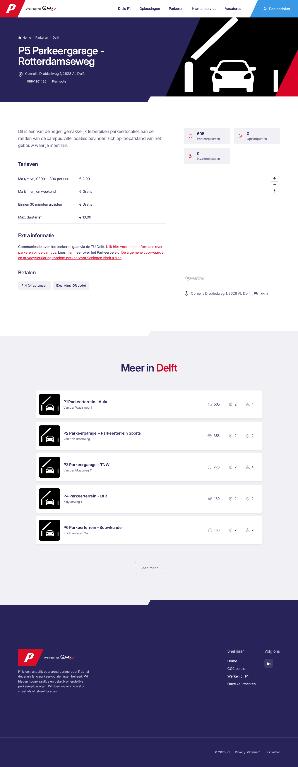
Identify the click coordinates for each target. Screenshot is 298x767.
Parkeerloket (279, 9)
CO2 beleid (236, 668)
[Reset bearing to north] (274, 191)
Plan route (59, 81)
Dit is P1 (124, 9)
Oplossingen (149, 9)
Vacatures (233, 9)
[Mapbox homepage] (194, 278)
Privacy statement (247, 752)
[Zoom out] (274, 184)
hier (70, 252)
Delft (56, 37)
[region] (232, 227)
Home (27, 37)
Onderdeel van (33, 8)
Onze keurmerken (241, 684)
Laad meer (149, 568)
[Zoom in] (274, 178)
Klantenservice (204, 9)
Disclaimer (272, 752)
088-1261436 (36, 81)
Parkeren (176, 9)
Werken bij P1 (237, 676)
